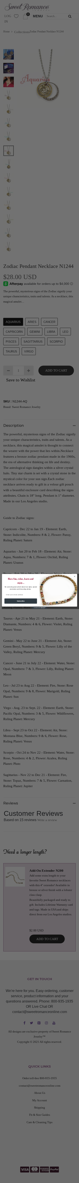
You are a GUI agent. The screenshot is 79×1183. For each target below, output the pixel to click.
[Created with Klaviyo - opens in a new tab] (39, 608)
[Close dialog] (74, 576)
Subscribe (20, 601)
